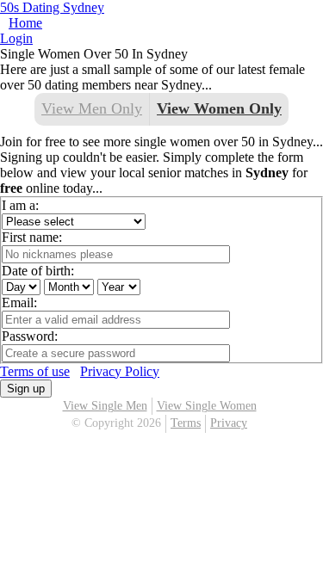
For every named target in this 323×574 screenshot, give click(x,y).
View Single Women (207, 405)
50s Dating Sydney (52, 7)
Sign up (26, 388)
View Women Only (219, 108)
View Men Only (91, 108)
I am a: (20, 205)
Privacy (228, 423)
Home (25, 22)
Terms (186, 423)
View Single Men (105, 405)
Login (16, 38)
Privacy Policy (119, 371)
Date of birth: (38, 270)
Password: (30, 336)
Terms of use (35, 371)
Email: (19, 302)
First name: (32, 237)
